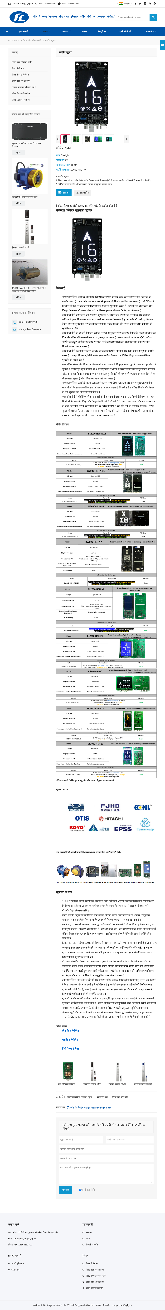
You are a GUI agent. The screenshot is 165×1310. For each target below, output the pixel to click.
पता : (10, 1232)
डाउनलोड (150, 31)
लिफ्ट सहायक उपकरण (21, 99)
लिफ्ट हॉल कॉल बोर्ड (120, 1097)
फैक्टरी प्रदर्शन (92, 1244)
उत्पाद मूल (60, 160)
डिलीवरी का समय (63, 164)
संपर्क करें (13, 1224)
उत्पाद (45, 31)
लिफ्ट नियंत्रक (18, 68)
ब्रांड (58, 155)
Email (63, 192)
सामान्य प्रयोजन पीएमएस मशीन (24, 87)
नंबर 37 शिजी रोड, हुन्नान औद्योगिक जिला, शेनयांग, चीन (35, 1232)
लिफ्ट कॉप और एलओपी (32, 40)
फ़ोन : (10, 1244)
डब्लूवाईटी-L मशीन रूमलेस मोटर (24, 197)
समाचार (65, 31)
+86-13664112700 (47, 3)
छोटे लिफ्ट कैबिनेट (70, 1030)
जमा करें (65, 1190)
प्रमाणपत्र (15, 1269)
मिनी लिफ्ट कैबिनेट (70, 1048)
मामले (88, 1238)
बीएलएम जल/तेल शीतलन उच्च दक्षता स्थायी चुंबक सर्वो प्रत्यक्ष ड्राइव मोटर (29, 289)
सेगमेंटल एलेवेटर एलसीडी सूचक (79, 1097)
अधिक (18, 152)
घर (6, 31)
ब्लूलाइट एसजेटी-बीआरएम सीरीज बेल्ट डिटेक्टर (27, 145)
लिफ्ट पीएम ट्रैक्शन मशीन (22, 62)
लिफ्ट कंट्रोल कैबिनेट (20, 74)
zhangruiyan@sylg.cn (23, 3)
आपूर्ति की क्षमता (62, 169)
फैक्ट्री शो (102, 31)
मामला (84, 31)
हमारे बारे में (23, 31)
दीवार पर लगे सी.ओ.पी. (21, 247)
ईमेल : (10, 1238)
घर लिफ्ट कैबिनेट (70, 1039)
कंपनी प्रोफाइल (17, 1263)
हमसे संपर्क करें (125, 31)
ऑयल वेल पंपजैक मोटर (21, 93)
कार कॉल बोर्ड (102, 1097)
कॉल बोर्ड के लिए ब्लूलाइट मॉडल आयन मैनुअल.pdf (89, 1107)
